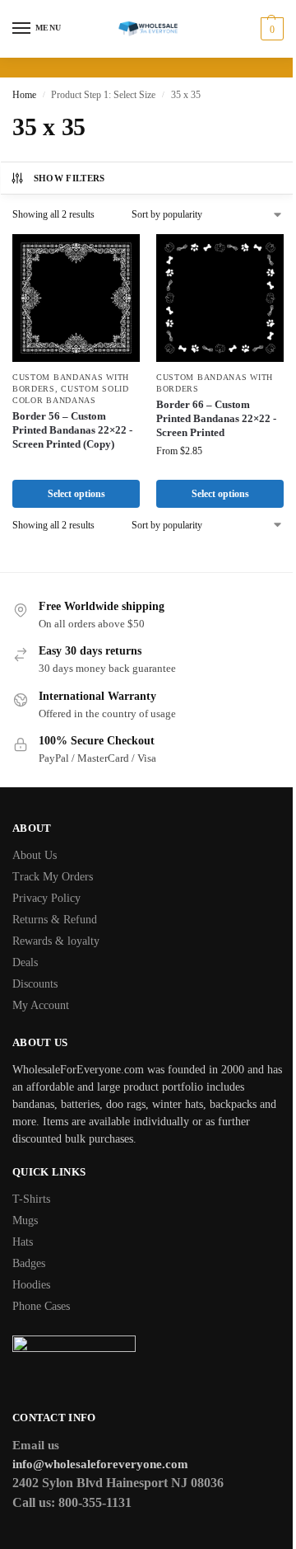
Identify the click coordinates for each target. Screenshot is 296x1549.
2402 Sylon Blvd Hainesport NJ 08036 (118, 1483)
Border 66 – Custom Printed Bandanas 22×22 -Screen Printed (216, 418)
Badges (28, 1263)
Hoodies (31, 1285)
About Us (34, 855)
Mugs (25, 1220)
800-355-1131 (95, 1502)
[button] (270, 28)
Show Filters (69, 178)
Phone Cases (41, 1306)
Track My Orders (52, 877)
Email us (35, 1445)
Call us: (35, 1502)
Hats (22, 1242)
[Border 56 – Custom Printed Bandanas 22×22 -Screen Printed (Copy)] (76, 298)
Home (24, 95)
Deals (25, 962)
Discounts (35, 984)
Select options (76, 494)
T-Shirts (31, 1199)
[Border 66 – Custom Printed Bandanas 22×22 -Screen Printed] (220, 298)
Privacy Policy (46, 898)
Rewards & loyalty (55, 941)
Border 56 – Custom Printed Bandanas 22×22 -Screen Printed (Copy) (72, 430)
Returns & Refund (54, 919)
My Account (40, 1005)
